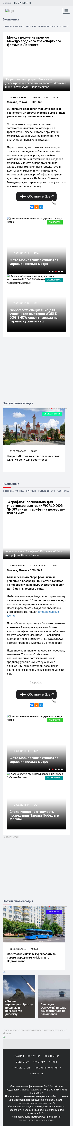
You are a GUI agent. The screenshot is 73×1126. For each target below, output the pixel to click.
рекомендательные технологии (36, 1120)
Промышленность (46, 26)
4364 (36, 253)
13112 (37, 303)
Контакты (36, 1074)
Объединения (52, 413)
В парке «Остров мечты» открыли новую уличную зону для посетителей (33, 458)
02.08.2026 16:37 (18, 949)
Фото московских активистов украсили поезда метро (34, 262)
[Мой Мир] (41, 207)
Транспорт (31, 26)
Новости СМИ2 (11, 837)
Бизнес (65, 26)
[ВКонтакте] (32, 207)
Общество (55, 222)
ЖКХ (59, 26)
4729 (36, 751)
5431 (36, 805)
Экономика (54, 279)
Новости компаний (48, 1068)
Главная (18, 1056)
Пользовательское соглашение (35, 1103)
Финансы (19, 26)
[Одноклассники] (36, 207)
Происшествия (22, 1068)
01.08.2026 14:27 (18, 451)
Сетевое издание (29, 1089)
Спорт (53, 1062)
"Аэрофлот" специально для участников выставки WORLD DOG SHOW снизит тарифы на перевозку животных (34, 315)
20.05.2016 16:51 (20, 303)
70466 (34, 451)
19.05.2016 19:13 (20, 253)
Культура (39, 1062)
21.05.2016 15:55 (39, 97)
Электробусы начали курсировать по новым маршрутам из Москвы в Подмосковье (31, 957)
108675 (34, 949)
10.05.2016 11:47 (20, 805)
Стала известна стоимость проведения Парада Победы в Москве (34, 815)
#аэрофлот (37, 682)
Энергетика (8, 26)
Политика (34, 1056)
